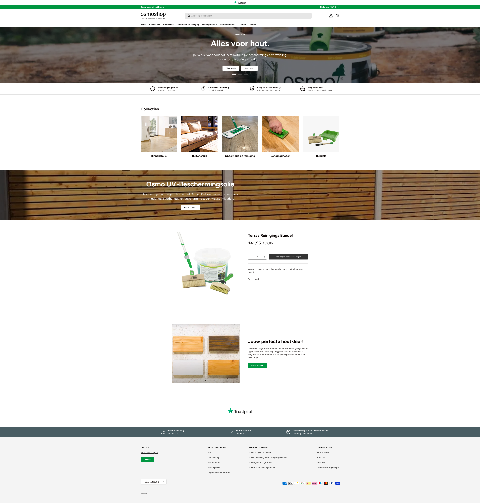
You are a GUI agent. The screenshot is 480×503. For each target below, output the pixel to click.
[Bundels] (321, 134)
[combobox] (248, 15)
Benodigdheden (209, 24)
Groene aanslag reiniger (328, 467)
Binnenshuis (154, 24)
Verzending (213, 457)
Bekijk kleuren (257, 365)
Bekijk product (190, 207)
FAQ (210, 452)
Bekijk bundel (254, 279)
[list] (206, 266)
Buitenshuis (168, 24)
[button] (338, 15)
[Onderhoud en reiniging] (240, 134)
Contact (252, 24)
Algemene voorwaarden (219, 472)
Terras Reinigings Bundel (270, 235)
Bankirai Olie (323, 452)
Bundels (321, 156)
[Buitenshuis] (199, 134)
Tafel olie (321, 457)
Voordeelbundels (228, 24)
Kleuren (242, 24)
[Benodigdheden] (280, 134)
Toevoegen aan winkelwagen (288, 257)
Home (143, 24)
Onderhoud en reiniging (188, 24)
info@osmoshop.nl (149, 452)
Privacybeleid (214, 467)
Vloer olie (321, 462)
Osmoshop (150, 494)
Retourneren (214, 462)
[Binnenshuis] (159, 134)
